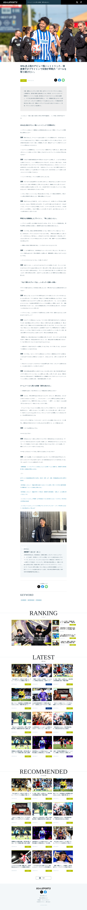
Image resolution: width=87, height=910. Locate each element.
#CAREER (23, 600)
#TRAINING (38, 600)
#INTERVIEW (31, 600)
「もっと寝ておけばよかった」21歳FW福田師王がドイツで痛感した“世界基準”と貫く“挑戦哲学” (68, 636)
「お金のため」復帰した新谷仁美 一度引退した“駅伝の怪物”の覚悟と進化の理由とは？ (68, 643)
